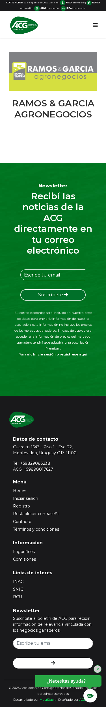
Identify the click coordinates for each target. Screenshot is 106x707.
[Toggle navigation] (95, 25)
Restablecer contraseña (36, 513)
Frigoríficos (24, 551)
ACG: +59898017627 (33, 469)
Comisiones (24, 559)
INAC (18, 581)
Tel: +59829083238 (31, 463)
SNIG (18, 589)
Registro (21, 506)
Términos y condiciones (36, 529)
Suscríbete (51, 294)
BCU (17, 596)
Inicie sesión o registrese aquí (60, 354)
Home (19, 490)
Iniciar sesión (25, 498)
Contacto (22, 521)
